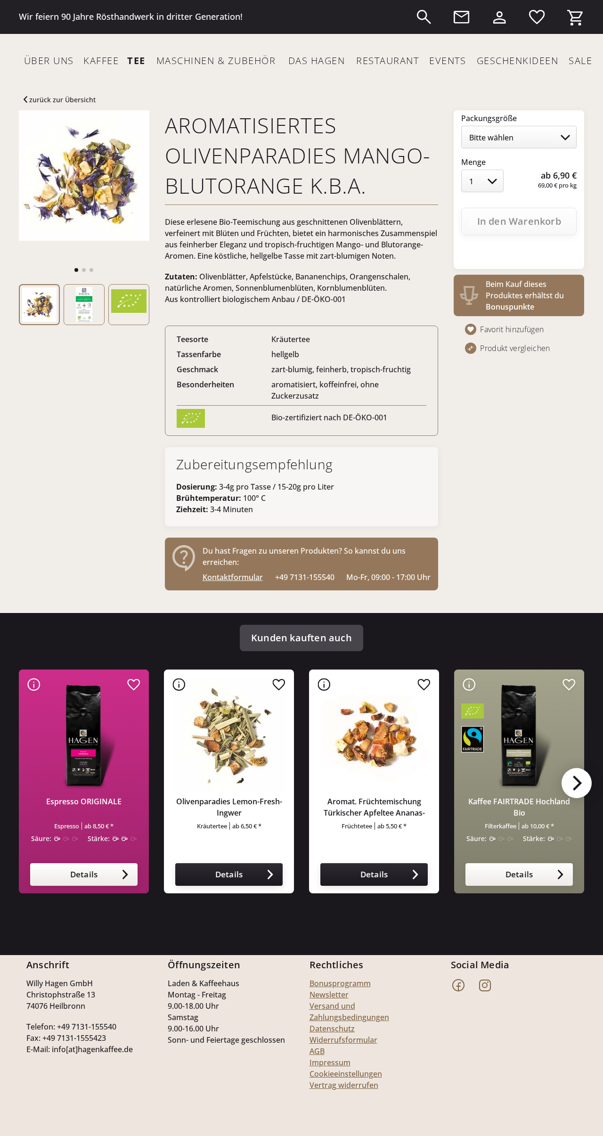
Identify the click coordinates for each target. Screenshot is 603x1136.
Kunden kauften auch (301, 637)
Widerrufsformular (343, 1040)
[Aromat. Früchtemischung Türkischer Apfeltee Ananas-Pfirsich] (374, 734)
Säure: (41, 838)
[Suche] (424, 17)
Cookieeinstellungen (346, 1074)
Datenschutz (332, 1028)
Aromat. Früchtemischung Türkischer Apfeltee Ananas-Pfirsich (374, 807)
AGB (317, 1051)
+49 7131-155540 (304, 577)
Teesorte (192, 339)
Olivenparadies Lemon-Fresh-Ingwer (229, 807)
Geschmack (197, 369)
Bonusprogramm (340, 983)
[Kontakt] (461, 17)
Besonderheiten (205, 384)
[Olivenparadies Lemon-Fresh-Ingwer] (228, 734)
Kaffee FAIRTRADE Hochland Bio (519, 807)
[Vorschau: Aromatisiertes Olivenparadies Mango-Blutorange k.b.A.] (39, 304)
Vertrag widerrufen (344, 1085)
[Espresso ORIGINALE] (83, 734)
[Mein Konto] (499, 15)
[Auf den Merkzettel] (133, 684)
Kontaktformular (233, 577)
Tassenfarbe (199, 354)
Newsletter (329, 994)
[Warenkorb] (574, 15)
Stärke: (99, 838)
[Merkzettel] (537, 17)
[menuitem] (424, 17)
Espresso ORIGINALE (84, 801)
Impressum (330, 1062)
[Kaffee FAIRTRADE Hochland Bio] (519, 734)
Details (84, 874)
